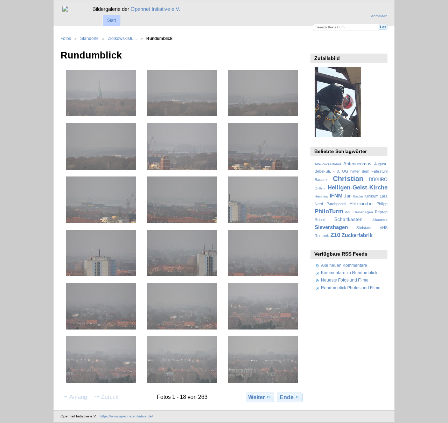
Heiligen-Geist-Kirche (357, 187)
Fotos (66, 38)
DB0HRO (378, 179)
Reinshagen (363, 212)
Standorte (89, 38)
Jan (347, 196)
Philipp (382, 204)
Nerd (319, 204)
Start (111, 20)
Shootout (379, 220)
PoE (348, 212)
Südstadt (363, 228)
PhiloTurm (329, 211)
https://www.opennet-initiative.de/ (126, 416)
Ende (287, 397)
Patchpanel (336, 204)
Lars (383, 196)
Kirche (358, 196)
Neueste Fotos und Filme (345, 280)
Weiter (256, 397)
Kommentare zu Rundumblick (349, 272)
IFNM (336, 196)
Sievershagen (331, 227)
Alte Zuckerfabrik (328, 164)
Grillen (320, 188)
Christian (348, 178)
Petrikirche (361, 203)
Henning (321, 196)
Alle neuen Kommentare (344, 265)
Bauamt (321, 180)
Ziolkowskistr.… (122, 38)
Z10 (335, 235)
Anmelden (379, 16)
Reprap (381, 212)
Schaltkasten (348, 219)
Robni (319, 219)
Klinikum (371, 196)
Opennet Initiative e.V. (155, 9)
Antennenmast (358, 163)
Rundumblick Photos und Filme (350, 287)
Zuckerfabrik (357, 235)
